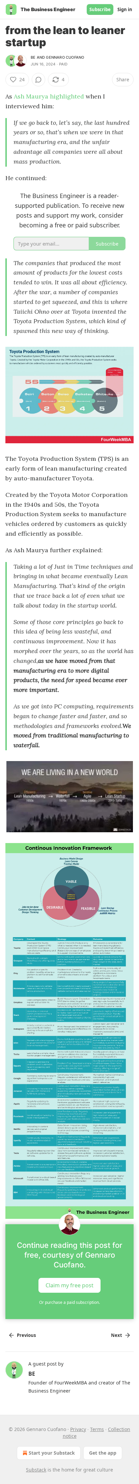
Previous (26, 1335)
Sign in (124, 9)
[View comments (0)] (38, 79)
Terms (97, 1429)
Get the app (102, 1453)
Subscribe (100, 9)
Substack (36, 1469)
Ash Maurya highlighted (49, 96)
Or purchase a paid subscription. (69, 1302)
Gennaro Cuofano (65, 57)
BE (33, 57)
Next (116, 1335)
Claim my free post (69, 1285)
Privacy (78, 1429)
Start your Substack (52, 1453)
